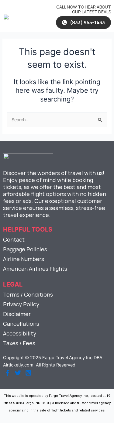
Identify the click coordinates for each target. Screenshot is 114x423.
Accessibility (19, 333)
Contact (14, 239)
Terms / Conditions (28, 294)
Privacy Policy (21, 304)
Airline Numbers (23, 259)
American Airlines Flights (35, 268)
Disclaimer (17, 314)
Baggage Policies (25, 249)
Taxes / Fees (19, 343)
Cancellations (21, 323)
